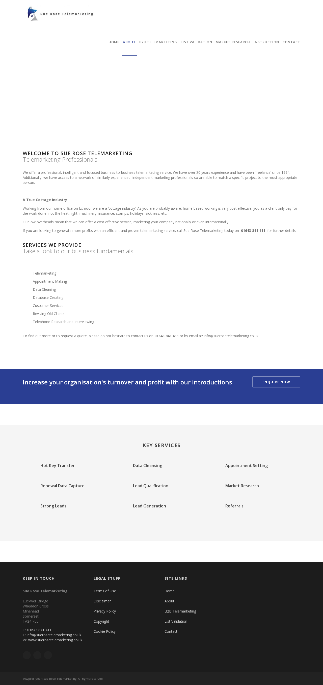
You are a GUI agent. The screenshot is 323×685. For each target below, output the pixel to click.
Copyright (101, 621)
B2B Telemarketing (158, 42)
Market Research (233, 42)
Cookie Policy (105, 631)
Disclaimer (102, 601)
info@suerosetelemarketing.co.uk (231, 335)
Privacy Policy (105, 611)
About (129, 42)
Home (114, 42)
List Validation (196, 42)
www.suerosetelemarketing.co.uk (54, 640)
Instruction (266, 42)
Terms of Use (105, 591)
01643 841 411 (166, 335)
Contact (291, 42)
